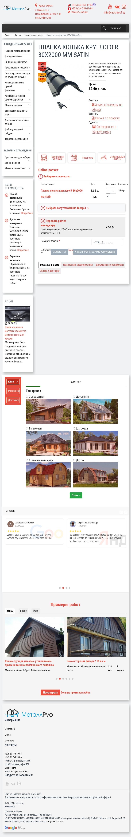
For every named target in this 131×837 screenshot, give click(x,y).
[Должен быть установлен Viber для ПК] (94, 4)
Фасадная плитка (13, 56)
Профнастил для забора (17, 157)
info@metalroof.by (114, 12)
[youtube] (110, 7)
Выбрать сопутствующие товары (64, 208)
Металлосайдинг (13, 105)
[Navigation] (6, 28)
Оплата (8, 734)
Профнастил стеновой (16, 67)
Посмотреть (50, 692)
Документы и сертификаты (110, 264)
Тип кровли (33, 391)
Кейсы (10, 610)
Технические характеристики (78, 264)
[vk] (117, 7)
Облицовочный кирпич (16, 62)
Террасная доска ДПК (16, 138)
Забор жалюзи (12, 162)
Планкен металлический (17, 50)
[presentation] (121, 512)
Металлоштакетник (15, 168)
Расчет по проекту (106, 118)
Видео (23, 610)
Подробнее (27, 213)
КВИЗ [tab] (11, 381)
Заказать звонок (79, 12)
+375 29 (13, 753)
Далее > (76, 495)
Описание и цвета (49, 264)
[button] (29, 67)
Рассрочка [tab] (13, 390)
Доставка (9, 740)
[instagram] (124, 7)
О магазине (10, 729)
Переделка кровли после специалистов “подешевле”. (90, 663)
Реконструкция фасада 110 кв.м (24, 661)
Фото (36, 610)
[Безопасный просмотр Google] (65, 828)
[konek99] (62, 81)
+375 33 (13, 757)
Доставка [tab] (13, 400)
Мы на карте (10, 768)
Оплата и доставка (49, 270)
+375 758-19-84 (82, 5)
